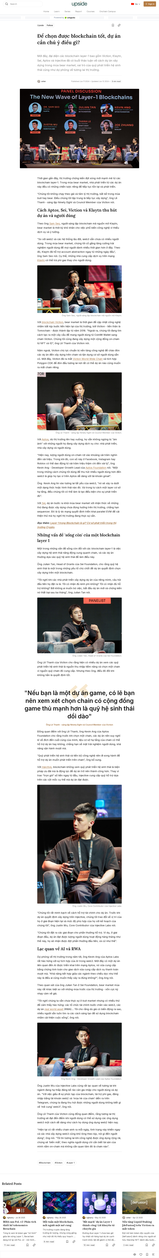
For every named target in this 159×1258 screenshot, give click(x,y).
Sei (43, 503)
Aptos (45, 439)
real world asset (54, 1009)
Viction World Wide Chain (88, 358)
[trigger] (23, 4)
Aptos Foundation (96, 467)
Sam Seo (54, 223)
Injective (47, 767)
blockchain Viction (52, 322)
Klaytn (41, 260)
